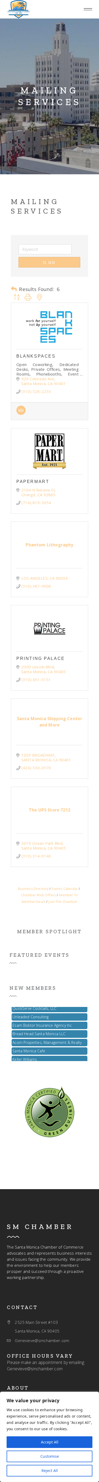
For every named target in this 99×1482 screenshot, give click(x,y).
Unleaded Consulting (30, 1013)
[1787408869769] (21, 413)
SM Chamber (40, 1226)
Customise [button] (49, 1456)
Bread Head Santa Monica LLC (38, 1030)
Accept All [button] (49, 1442)
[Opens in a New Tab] (49, 326)
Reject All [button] (49, 1470)
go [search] (52, 262)
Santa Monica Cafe (28, 1047)
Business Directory (33, 888)
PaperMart (32, 481)
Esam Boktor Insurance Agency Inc (42, 1021)
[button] (88, 9)
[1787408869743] (49, 1111)
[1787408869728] (18, 9)
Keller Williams (24, 1055)
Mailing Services (49, 96)
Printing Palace (40, 658)
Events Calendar (65, 888)
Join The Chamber (63, 901)
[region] (49, 1437)
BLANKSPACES (35, 356)
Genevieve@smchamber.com (35, 1369)
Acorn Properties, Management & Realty (47, 1039)
